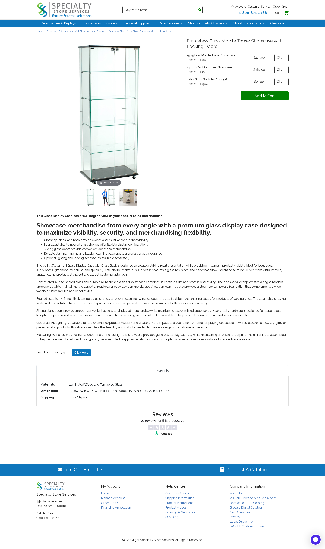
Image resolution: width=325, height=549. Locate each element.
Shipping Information (179, 498)
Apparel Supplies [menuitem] (138, 23)
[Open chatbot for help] (315, 539)
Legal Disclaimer (241, 521)
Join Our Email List (83, 469)
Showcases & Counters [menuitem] (101, 23)
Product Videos (176, 507)
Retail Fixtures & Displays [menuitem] (59, 23)
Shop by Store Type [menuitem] (247, 23)
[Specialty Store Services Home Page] (64, 9)
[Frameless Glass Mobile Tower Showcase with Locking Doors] (90, 198)
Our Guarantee (240, 512)
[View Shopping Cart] (286, 12)
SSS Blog (171, 517)
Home (39, 31)
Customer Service (259, 6)
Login (105, 493)
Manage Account (113, 498)
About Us (236, 493)
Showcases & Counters (59, 31)
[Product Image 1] (109, 198)
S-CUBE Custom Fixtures (247, 526)
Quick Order (281, 6)
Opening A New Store (180, 512)
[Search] (200, 10)
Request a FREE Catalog (247, 503)
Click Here (81, 352)
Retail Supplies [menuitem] (169, 23)
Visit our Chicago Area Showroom (253, 498)
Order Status (110, 503)
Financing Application (116, 507)
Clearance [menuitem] (277, 23)
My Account (238, 6)
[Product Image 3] (128, 198)
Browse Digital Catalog (246, 507)
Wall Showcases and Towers (89, 31)
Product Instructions (179, 503)
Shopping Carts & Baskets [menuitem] (206, 23)
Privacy (235, 517)
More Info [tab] (162, 370)
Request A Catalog (245, 469)
